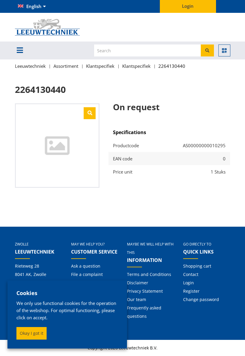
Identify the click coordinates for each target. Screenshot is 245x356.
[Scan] (224, 50)
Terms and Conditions (149, 274)
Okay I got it (31, 333)
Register (191, 291)
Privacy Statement (145, 291)
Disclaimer (137, 283)
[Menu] (20, 50)
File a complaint (87, 274)
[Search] (207, 50)
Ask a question (85, 266)
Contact (190, 274)
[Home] (57, 27)
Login (188, 283)
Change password (201, 299)
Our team (136, 299)
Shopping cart (197, 266)
